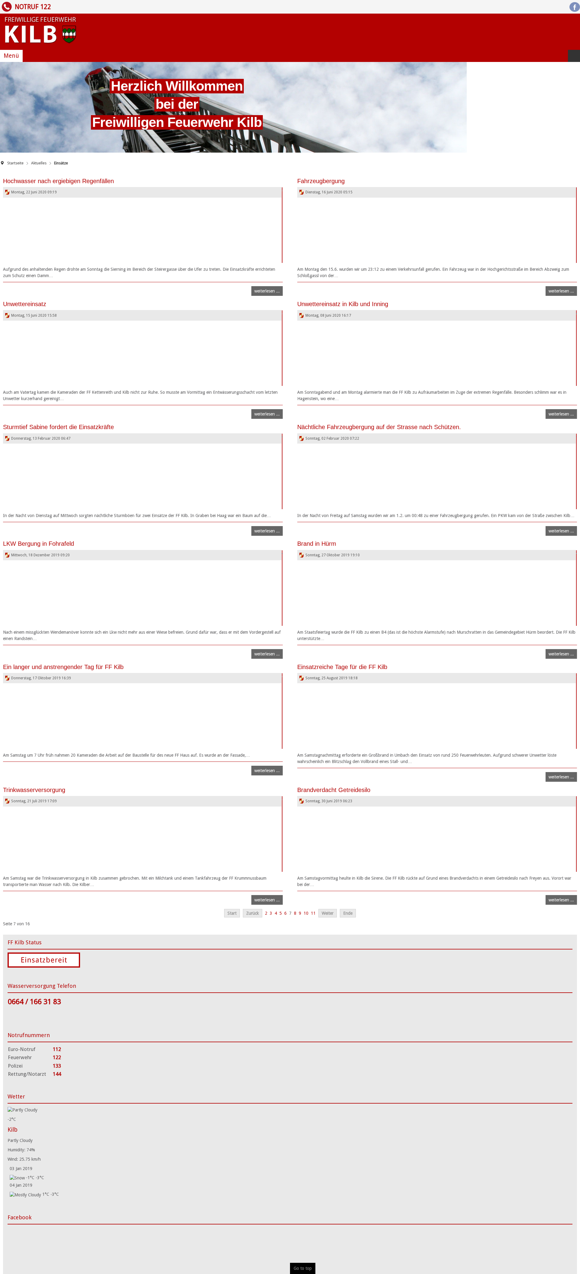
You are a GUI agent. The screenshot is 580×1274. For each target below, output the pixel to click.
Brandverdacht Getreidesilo (333, 790)
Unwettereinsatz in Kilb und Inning (342, 304)
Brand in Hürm (316, 543)
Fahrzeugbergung (321, 181)
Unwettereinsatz (24, 304)
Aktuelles (39, 163)
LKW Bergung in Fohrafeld (38, 543)
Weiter (328, 913)
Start (232, 913)
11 (313, 913)
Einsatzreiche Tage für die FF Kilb (342, 667)
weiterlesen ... (267, 291)
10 (306, 913)
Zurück (252, 913)
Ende (348, 913)
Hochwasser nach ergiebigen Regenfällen (58, 181)
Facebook (574, 7)
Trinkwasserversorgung (34, 790)
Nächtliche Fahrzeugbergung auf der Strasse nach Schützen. (379, 427)
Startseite (15, 163)
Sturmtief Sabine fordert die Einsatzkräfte (58, 427)
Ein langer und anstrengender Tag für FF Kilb (63, 667)
